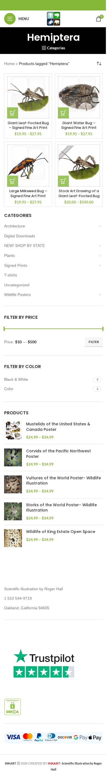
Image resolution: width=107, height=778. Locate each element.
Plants (9, 255)
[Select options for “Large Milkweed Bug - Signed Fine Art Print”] (12, 181)
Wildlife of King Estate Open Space (60, 531)
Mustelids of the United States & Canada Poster (58, 426)
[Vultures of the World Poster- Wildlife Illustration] (13, 484)
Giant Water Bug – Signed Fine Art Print (79, 125)
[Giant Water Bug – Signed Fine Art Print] (79, 97)
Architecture (14, 226)
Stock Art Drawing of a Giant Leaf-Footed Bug (79, 193)
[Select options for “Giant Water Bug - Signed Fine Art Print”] (63, 112)
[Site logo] (53, 18)
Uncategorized (16, 285)
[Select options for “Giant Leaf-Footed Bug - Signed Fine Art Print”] (12, 112)
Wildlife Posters (17, 294)
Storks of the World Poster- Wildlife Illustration (61, 507)
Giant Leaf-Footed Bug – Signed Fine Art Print (28, 125)
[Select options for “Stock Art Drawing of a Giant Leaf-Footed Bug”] (63, 181)
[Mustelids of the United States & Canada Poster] (13, 430)
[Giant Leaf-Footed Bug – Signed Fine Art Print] (28, 97)
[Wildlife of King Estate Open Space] (13, 538)
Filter (94, 342)
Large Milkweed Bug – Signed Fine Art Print (28, 193)
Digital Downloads (19, 236)
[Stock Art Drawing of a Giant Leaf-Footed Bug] (79, 166)
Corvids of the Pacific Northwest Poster (58, 453)
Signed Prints (15, 265)
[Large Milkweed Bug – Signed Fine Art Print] (28, 166)
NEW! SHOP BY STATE (24, 245)
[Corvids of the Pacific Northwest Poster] (13, 457)
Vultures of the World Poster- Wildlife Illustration (63, 480)
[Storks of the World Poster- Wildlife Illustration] (13, 511)
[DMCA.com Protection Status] (12, 706)
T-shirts (10, 275)
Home (9, 63)
